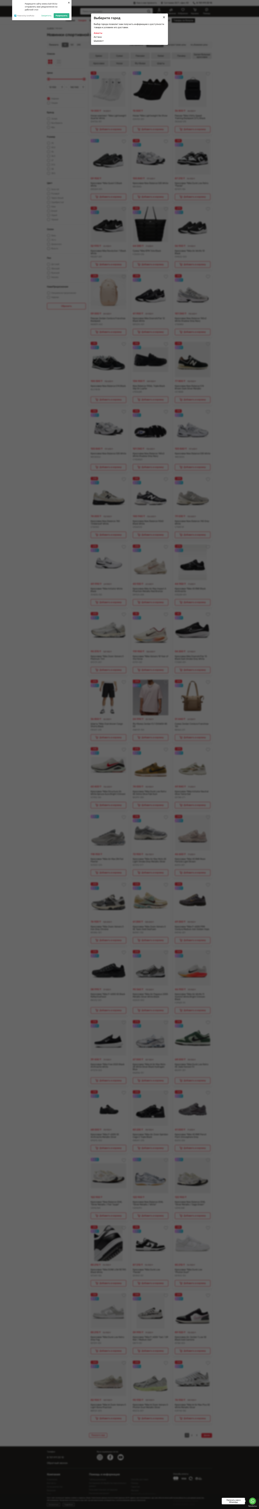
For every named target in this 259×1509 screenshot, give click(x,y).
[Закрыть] (164, 17)
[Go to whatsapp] (252, 1501)
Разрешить (61, 15)
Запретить (46, 15)
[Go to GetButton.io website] (252, 1506)
